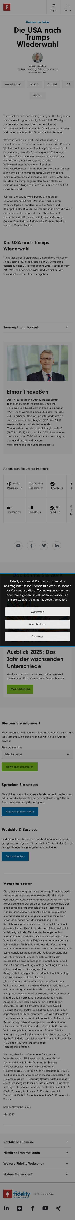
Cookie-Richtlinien (29, 600)
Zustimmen (37, 611)
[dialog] (37, 610)
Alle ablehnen (37, 624)
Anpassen (37, 636)
